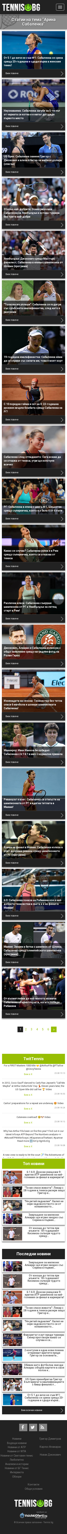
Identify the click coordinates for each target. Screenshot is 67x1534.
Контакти (33, 1484)
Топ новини (33, 1163)
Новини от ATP (17, 1447)
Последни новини (34, 1254)
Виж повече (12, 73)
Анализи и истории (16, 1464)
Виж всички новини (31, 1410)
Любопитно (17, 1459)
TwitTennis (33, 1058)
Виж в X (28, 1074)
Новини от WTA (16, 1451)
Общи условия (33, 1488)
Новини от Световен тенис (17, 1455)
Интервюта (17, 1472)
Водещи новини (17, 1443)
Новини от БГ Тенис (17, 1468)
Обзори (16, 1476)
